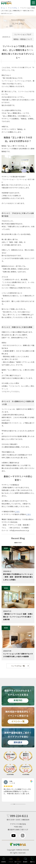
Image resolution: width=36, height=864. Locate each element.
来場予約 (3, 861)
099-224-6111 (19, 816)
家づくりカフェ (18, 862)
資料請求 (25, 861)
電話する (32, 861)
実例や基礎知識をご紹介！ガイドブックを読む (18, 737)
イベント (11, 861)
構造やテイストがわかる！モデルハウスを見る (18, 695)
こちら (17, 511)
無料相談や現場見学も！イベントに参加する (18, 716)
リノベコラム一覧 (18, 666)
